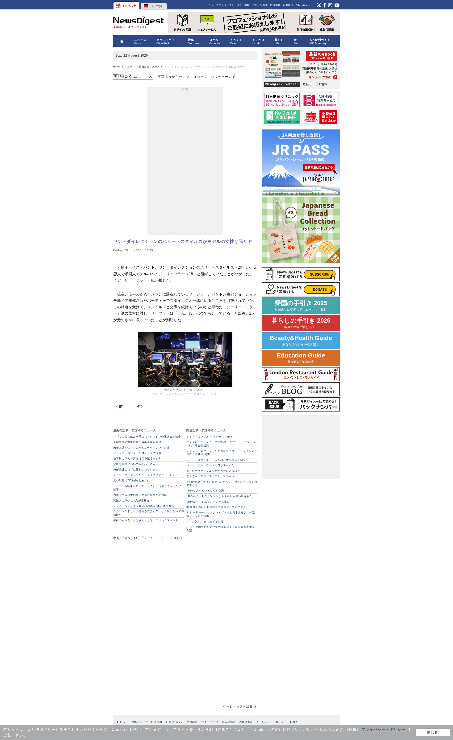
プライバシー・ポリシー (383, 730)
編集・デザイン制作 (256, 5)
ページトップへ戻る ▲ (240, 706)
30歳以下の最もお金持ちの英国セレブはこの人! (216, 507)
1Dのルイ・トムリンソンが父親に (208, 501)
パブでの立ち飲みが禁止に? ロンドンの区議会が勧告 (147, 436)
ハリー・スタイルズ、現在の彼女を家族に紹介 (216, 459)
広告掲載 (275, 5)
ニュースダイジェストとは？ (225, 5)
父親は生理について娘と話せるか (134, 464)
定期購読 (288, 5)
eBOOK (137, 721)
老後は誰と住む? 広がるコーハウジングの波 (141, 447)
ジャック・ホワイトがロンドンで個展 (137, 453)
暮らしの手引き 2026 (301, 323)
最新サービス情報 (296, 84)
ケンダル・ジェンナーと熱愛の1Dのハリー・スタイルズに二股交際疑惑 (220, 444)
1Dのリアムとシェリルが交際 (205, 490)
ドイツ (154, 4)
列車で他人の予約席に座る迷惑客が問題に (140, 494)
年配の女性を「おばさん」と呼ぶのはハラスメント (145, 520)
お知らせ (122, 721)
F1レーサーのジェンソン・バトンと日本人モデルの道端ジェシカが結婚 (220, 514)
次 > (139, 406)
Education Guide (301, 358)
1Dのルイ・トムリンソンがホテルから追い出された (219, 496)
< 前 (119, 406)
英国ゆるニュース (149, 66)
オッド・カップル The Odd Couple (209, 436)
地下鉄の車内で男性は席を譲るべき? (136, 458)
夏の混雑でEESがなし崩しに (131, 480)
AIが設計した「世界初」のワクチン (136, 469)
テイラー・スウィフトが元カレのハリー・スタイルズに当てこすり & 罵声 (221, 452)
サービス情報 (153, 721)
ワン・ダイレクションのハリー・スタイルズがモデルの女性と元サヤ (182, 241)
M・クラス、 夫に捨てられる (205, 521)
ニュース (130, 66)
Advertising (303, 5)
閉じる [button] (432, 732)
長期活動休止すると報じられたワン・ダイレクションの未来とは (221, 483)
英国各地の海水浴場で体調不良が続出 (137, 442)
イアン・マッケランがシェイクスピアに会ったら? (145, 475)
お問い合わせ (174, 721)
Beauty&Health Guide (301, 340)
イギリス (126, 4)
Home (117, 66)
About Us (245, 721)
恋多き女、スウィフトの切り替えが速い (211, 476)
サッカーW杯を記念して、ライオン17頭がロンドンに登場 (147, 488)
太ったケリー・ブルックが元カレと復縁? (212, 470)
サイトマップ (209, 721)
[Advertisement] (185, 162)
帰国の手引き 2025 (301, 305)
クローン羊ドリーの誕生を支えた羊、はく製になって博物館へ (148, 513)
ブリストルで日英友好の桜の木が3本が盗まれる (143, 505)
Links (294, 721)
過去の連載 (229, 721)
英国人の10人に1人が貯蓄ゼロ (132, 500)
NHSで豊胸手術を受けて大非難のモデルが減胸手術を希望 (220, 528)
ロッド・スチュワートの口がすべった (210, 465)
